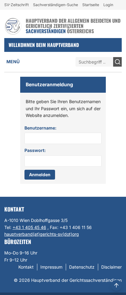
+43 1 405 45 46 (29, 227)
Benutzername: (40, 127)
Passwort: (35, 150)
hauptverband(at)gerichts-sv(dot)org (41, 234)
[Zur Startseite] (12, 26)
